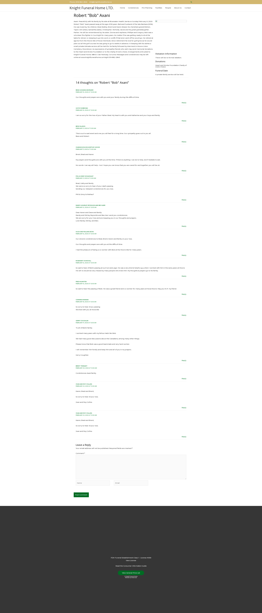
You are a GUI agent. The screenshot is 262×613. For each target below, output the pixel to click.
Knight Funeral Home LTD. (92, 7)
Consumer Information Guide (135, 566)
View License (131, 560)
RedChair (134, 577)
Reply (184, 103)
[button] (191, 2)
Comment (80, 453)
